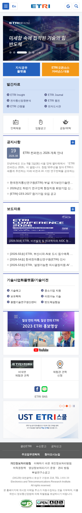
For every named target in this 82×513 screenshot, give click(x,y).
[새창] (37, 389)
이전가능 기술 (53, 296)
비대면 (22, 373)
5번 (33, 52)
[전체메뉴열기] (5, 6)
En (14, 6)
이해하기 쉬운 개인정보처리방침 (53, 463)
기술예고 (16, 290)
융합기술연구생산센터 (23, 302)
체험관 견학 (60, 373)
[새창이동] (68, 6)
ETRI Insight (17, 94)
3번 (22, 52)
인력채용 (16, 128)
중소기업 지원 (53, 290)
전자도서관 (54, 106)
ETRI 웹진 (54, 100)
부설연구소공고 (41, 472)
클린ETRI (26, 446)
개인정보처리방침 (20, 463)
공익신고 (56, 446)
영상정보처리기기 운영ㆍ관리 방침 (49, 467)
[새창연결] (41, 330)
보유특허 (16, 296)
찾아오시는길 (52, 454)
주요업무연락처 (31, 454)
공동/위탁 (65, 128)
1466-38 (64, 478)
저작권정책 (19, 467)
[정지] (39, 52)
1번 (10, 52)
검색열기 (76, 6)
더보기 (73, 142)
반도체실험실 (52, 302)
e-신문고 (41, 446)
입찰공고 (40, 128)
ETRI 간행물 (17, 106)
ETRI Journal (55, 94)
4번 (29, 52)
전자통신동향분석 (20, 100)
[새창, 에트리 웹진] (41, 38)
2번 (14, 52)
